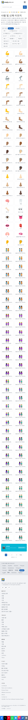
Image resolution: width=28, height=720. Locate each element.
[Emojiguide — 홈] (3, 579)
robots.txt (9, 708)
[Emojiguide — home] (8, 2)
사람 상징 (5, 46)
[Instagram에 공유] (19, 718)
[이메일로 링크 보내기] (26, 718)
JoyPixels (4, 655)
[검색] (25, 7)
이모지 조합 (4, 663)
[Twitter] (6, 587)
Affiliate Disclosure (6, 692)
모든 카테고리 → (5, 635)
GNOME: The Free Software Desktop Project (12, 699)
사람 (5, 38)
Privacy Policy (5, 690)
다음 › (20, 555)
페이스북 (4, 646)
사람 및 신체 (5, 593)
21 (16, 555)
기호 (3, 600)
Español (10, 565)
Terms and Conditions (7, 688)
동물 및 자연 (5, 607)
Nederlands (11, 568)
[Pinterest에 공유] (8, 718)
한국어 (21, 570)
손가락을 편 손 (7, 33)
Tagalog (20, 572)
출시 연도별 (4, 668)
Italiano (4, 568)
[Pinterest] (9, 587)
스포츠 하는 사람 (16, 43)
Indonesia (13, 572)
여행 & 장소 (4, 626)
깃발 (3, 595)
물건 (3, 620)
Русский (4, 570)
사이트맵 (3, 708)
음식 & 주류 (4, 633)
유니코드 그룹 (14, 12)
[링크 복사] (22, 718)
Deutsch (16, 565)
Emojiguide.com (5, 12)
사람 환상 (21, 38)
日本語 (16, 570)
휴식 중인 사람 (16, 41)
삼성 (3, 653)
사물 (3, 598)
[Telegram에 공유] (16, 718)
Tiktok (3, 657)
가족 (5, 31)
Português (18, 568)
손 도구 (5, 36)
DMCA (3, 694)
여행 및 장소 (5, 602)
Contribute (4, 685)
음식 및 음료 (5, 609)
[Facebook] (3, 587)
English (4, 565)
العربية (4, 572)
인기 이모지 (4, 672)
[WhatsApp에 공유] (12, 718)
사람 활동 (12, 38)
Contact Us (4, 697)
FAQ (3, 679)
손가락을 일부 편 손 (19, 33)
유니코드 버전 (5, 670)
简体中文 (11, 570)
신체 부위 (18, 28)
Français (22, 565)
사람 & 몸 (4, 617)
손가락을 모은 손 (13, 31)
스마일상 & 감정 (5, 629)
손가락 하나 (13, 36)
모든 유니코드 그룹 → (7, 611)
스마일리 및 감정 (6, 604)
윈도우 (3, 648)
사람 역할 (6, 43)
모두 (11, 28)
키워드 (3, 666)
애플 (3, 642)
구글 (3, 644)
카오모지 (4, 677)
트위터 (3, 651)
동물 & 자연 (4, 631)
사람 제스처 (6, 41)
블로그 (3, 675)
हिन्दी (8, 572)
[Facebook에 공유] (1, 718)
